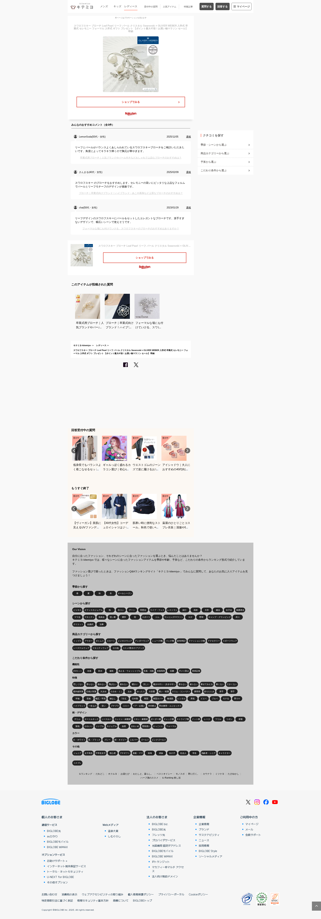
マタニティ (89, 617)
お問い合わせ (49, 894)
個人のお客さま (52, 817)
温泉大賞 (113, 831)
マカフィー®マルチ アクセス (168, 869)
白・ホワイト (79, 740)
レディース (130, 6)
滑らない (90, 684)
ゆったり (141, 691)
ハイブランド (79, 706)
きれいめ (135, 726)
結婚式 (90, 624)
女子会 (229, 610)
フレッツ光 (158, 835)
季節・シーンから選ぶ (214, 144)
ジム (157, 617)
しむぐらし (114, 836)
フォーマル (171, 726)
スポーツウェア (230, 641)
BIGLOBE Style (208, 851)
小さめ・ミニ (116, 691)
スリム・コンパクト (181, 691)
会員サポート (253, 835)
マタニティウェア (100, 648)
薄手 (233, 691)
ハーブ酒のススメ (149, 777)
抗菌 (172, 671)
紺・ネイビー (120, 740)
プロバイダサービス (163, 840)
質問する (206, 6)
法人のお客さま (157, 817)
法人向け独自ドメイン (165, 876)
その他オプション (57, 882)
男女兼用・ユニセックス (170, 706)
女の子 (172, 753)
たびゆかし (233, 774)
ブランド (204, 829)
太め (130, 691)
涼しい (146, 684)
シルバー (134, 740)
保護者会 (240, 610)
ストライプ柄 (183, 719)
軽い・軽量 (164, 691)
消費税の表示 (69, 894)
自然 (124, 726)
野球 (201, 617)
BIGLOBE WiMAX (57, 847)
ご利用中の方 (249, 817)
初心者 (113, 753)
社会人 (183, 753)
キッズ (117, 6)
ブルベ (215, 698)
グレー (107, 740)
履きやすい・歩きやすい (164, 684)
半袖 (77, 698)
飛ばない (113, 684)
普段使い (146, 726)
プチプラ (115, 706)
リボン (229, 719)
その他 (116, 648)
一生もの (92, 706)
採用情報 (204, 845)
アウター (89, 641)
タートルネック (91, 719)
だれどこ (100, 774)
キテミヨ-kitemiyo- (82, 345)
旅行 (184, 610)
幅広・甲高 (100, 698)
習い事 (113, 617)
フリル (218, 719)
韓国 (146, 698)
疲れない (124, 684)
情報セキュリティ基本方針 (92, 900)
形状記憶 (196, 671)
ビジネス (77, 610)
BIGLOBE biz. (160, 824)
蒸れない (102, 684)
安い (104, 706)
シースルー (106, 719)
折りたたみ (209, 691)
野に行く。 (193, 774)
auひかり (52, 836)
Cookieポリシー (198, 894)
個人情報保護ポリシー (141, 894)
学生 (194, 753)
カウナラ (207, 774)
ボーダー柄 (156, 719)
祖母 (150, 753)
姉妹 (161, 753)
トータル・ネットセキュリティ (65, 871)
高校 (196, 610)
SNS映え (152, 706)
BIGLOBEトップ (142, 900)
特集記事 (188, 6)
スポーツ (146, 617)
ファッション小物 (197, 641)
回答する (222, 6)
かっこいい (158, 726)
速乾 (111, 671)
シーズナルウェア (81, 648)
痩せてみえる (207, 684)
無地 (77, 726)
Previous (74, 450)
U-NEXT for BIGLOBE (60, 877)
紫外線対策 (78, 691)
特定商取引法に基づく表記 (57, 900)
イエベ (204, 698)
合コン (121, 610)
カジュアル (112, 726)
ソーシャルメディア (210, 856)
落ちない (183, 684)
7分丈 (124, 698)
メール (249, 829)
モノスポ (180, 774)
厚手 (221, 691)
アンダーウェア (142, 641)
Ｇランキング (85, 774)
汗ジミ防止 (184, 671)
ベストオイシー (164, 774)
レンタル (181, 698)
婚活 (218, 610)
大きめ (103, 691)
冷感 (89, 671)
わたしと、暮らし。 (143, 774)
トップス (77, 641)
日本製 (135, 698)
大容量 (152, 691)
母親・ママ (138, 753)
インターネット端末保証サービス (66, 866)
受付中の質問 (151, 6)
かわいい (89, 726)
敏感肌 (170, 698)
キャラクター (224, 753)
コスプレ (77, 763)
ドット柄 (196, 719)
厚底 (193, 698)
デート (132, 610)
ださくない (232, 684)
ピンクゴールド (159, 740)
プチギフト (125, 753)
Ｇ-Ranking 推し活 (171, 777)
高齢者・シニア (208, 753)
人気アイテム (169, 6)
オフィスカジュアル (93, 610)
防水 (100, 671)
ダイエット (78, 624)
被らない (194, 684)
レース (207, 719)
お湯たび (125, 774)
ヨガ (190, 617)
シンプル (100, 726)
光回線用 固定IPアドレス (166, 845)
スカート (111, 641)
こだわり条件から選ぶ (214, 170)
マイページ (243, 6)
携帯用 (197, 691)
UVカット (77, 671)
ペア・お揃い (139, 706)
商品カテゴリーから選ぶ (215, 153)
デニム (77, 719)
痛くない (220, 684)
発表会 (101, 617)
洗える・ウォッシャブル (129, 671)
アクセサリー (214, 641)
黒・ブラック (94, 740)
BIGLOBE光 (54, 831)
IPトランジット (161, 862)
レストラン (172, 610)
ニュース (204, 840)
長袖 (89, 698)
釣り (238, 617)
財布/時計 (181, 641)
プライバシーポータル (171, 894)
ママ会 (77, 617)
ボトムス (100, 641)
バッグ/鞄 (170, 641)
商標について (121, 900)
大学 (207, 610)
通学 (124, 617)
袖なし (113, 698)
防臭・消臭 (149, 671)
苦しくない (78, 684)
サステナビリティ (209, 835)
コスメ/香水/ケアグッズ (133, 648)
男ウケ (237, 698)
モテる (226, 698)
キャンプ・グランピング (219, 617)
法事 (102, 624)
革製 (241, 719)
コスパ (126, 706)
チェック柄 (169, 719)
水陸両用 (161, 671)
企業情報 (199, 817)
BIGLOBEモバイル (58, 841)
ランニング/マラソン (173, 617)
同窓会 (143, 610)
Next (187, 450)
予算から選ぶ (208, 161)
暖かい (135, 684)
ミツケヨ (219, 774)
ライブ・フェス (157, 610)
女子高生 (89, 753)
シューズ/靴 (157, 641)
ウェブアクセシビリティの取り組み (102, 894)
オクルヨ (112, 774)
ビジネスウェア (125, 641)
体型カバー (158, 698)
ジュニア (77, 753)
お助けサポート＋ (57, 861)
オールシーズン (125, 593)
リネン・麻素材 (141, 719)
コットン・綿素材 (122, 719)
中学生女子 (100, 753)
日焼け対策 (91, 691)
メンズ (104, 6)
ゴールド (145, 740)
